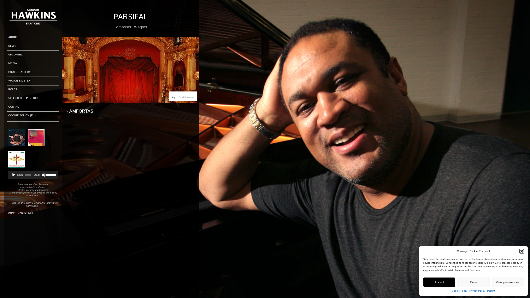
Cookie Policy (459, 291)
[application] (33, 175)
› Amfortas (79, 111)
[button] (522, 251)
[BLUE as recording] (18, 137)
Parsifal (182, 97)
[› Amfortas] (130, 70)
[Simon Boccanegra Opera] (18, 160)
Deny (473, 282)
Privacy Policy (477, 291)
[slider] (51, 174)
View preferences (507, 282)
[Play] (14, 175)
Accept (439, 282)
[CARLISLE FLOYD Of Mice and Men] (38, 137)
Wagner (190, 97)
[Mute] (44, 175)
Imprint (491, 291)
